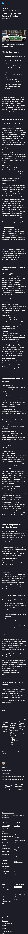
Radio (3, 128)
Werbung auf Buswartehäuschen (6, 832)
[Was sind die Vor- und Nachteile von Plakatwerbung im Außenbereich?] (22, 715)
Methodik (8, 702)
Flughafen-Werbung (6, 848)
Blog (15, 834)
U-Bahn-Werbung (5, 845)
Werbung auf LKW (5, 826)
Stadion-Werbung (5, 854)
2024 (18, 752)
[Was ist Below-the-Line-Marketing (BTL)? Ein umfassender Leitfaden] (6, 715)
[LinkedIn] (21, 887)
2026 (4, 752)
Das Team (16, 837)
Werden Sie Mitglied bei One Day (20, 841)
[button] (23, 710)
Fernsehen (21, 126)
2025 (4, 754)
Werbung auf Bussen (6, 828)
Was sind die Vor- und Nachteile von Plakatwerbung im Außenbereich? (22, 725)
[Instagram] (18, 887)
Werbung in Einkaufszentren (7, 836)
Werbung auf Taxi (5, 839)
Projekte (20, 700)
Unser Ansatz (17, 826)
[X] (15, 887)
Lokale (15, 874)
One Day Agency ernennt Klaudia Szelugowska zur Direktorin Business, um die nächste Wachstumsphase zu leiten (14, 734)
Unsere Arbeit (17, 828)
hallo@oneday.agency (6, 889)
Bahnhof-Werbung (5, 851)
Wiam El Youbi (16, 10)
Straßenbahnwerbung (6, 842)
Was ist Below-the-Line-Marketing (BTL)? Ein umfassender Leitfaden (6, 726)
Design (15, 831)
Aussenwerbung (5, 8)
